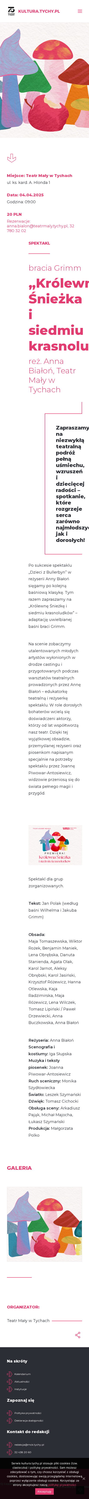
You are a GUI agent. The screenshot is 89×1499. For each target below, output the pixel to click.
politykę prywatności (62, 1485)
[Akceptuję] (83, 1478)
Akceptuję (44, 1491)
